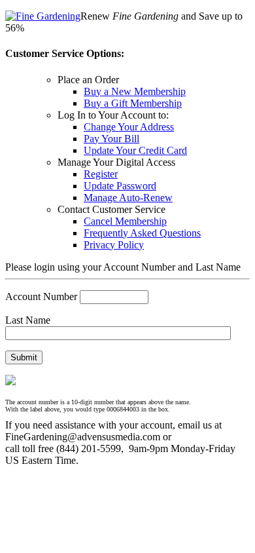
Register (101, 174)
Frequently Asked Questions (142, 232)
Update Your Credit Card (135, 150)
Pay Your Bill (111, 138)
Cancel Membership (125, 221)
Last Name (27, 320)
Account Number (41, 296)
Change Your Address (129, 126)
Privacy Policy (114, 244)
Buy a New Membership (135, 91)
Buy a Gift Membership (133, 103)
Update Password (120, 185)
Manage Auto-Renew (128, 197)
